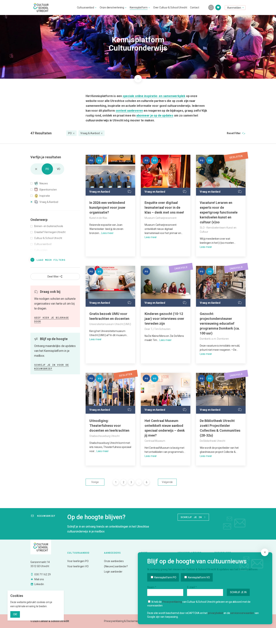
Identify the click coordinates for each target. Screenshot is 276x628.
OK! (15, 614)
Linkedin (39, 584)
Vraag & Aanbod (90, 133)
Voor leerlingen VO (77, 566)
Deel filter (53, 276)
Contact (194, 7)
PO (70, 133)
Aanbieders (112, 552)
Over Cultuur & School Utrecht (170, 7)
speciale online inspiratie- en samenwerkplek (154, 96)
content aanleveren (129, 110)
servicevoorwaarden (242, 613)
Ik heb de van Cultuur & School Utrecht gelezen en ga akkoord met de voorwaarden (198, 603)
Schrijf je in (191, 517)
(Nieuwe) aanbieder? (116, 566)
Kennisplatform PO (165, 577)
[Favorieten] (218, 7)
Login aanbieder (113, 571)
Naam (151, 587)
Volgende (167, 482)
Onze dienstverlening (112, 7)
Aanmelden (234, 7)
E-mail (192, 587)
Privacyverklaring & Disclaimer (121, 621)
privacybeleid (215, 613)
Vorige (95, 482)
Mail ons (39, 579)
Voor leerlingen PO (77, 561)
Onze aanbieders (114, 561)
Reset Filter (234, 133)
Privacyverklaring (172, 601)
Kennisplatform (139, 7)
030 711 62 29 (42, 574)
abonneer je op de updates (154, 115)
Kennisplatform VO (198, 577)
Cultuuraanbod (85, 7)
